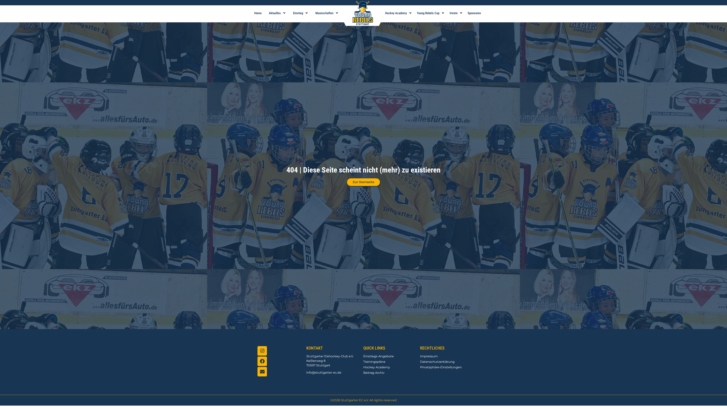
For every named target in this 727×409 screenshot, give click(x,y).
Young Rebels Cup (428, 13)
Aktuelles (275, 13)
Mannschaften (324, 13)
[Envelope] (262, 371)
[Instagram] (262, 351)
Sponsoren (474, 13)
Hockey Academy (396, 13)
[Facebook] (262, 361)
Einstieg (298, 13)
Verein (453, 13)
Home (258, 13)
